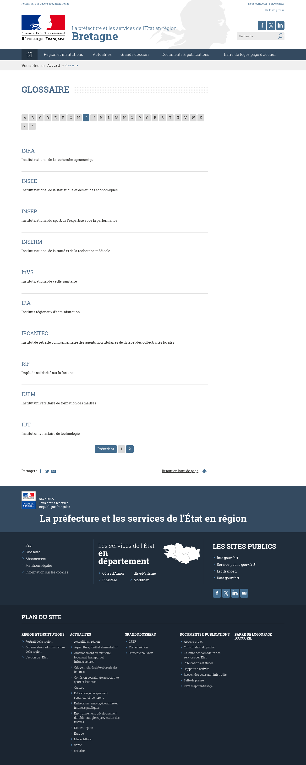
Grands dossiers (134, 54)
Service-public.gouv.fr (235, 564)
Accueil (53, 65)
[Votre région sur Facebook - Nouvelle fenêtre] (262, 25)
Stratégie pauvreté (141, 653)
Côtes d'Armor (113, 573)
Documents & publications (185, 54)
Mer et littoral (83, 739)
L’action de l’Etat (37, 657)
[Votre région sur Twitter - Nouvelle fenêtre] (271, 25)
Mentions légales (39, 565)
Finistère (109, 580)
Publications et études (198, 663)
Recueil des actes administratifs (205, 674)
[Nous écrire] (244, 593)
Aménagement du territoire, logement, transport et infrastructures (92, 657)
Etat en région (83, 728)
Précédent (106, 449)
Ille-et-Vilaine (145, 573)
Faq (29, 545)
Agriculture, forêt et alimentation (96, 647)
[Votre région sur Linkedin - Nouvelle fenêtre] (280, 25)
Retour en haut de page (180, 471)
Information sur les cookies (47, 572)
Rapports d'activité (196, 669)
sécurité (79, 751)
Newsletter (277, 3)
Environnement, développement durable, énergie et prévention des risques (97, 717)
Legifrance (226, 571)
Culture (79, 687)
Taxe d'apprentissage (198, 686)
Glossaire (33, 552)
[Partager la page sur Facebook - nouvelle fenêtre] (40, 471)
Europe (79, 733)
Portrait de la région (39, 641)
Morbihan (141, 580)
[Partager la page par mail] (53, 471)
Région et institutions (43, 634)
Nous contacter (257, 3)
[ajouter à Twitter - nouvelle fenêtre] (47, 471)
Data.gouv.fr (227, 578)
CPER (132, 641)
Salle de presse (274, 10)
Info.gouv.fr (226, 557)
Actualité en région (87, 641)
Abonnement (36, 558)
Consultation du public (199, 647)
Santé (78, 745)
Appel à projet (193, 641)
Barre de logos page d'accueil (250, 54)
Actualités (102, 54)
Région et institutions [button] (63, 54)
